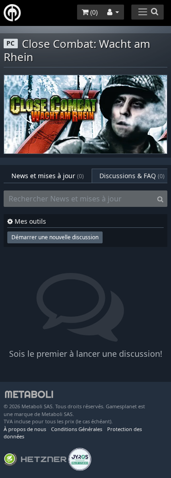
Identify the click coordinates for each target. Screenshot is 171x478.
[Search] (160, 198)
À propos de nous (25, 429)
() (93, 12)
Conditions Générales (76, 429)
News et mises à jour (47, 175)
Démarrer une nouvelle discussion (54, 237)
